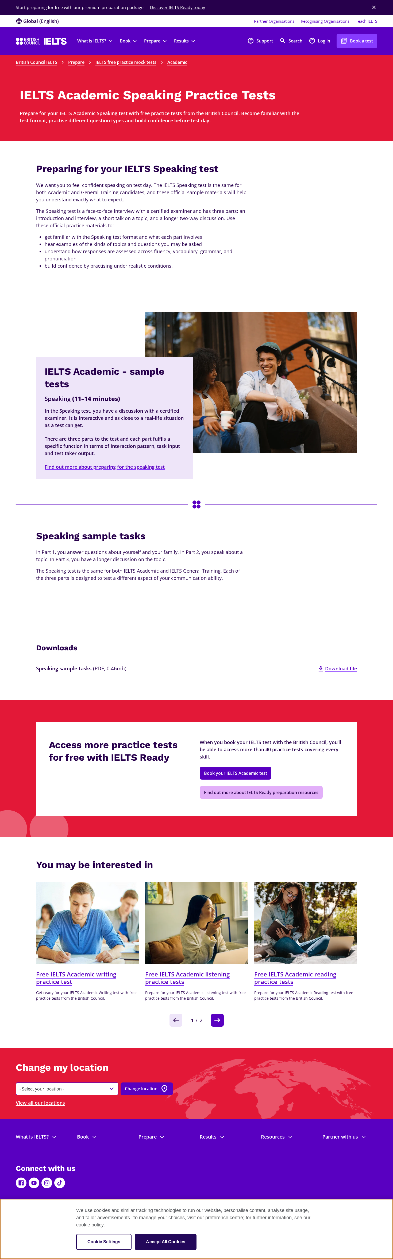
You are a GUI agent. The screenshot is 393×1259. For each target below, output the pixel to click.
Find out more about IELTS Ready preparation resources (261, 792)
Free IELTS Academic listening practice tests (187, 978)
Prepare (76, 62)
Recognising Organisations (325, 21)
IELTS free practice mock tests (125, 62)
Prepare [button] (152, 41)
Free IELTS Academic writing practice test (76, 978)
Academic (177, 62)
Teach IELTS (366, 21)
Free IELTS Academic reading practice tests (295, 978)
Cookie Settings (103, 1242)
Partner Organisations (274, 21)
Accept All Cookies (165, 1242)
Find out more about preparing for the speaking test (105, 467)
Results (208, 1136)
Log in (319, 41)
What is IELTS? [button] (91, 41)
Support (260, 41)
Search (290, 41)
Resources (273, 1136)
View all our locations (40, 1103)
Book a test (357, 41)
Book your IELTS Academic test (235, 773)
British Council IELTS (36, 62)
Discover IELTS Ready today (177, 7)
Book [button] (125, 41)
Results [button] (181, 41)
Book (83, 1136)
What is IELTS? (32, 1136)
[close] (374, 7)
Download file (341, 668)
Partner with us (340, 1136)
